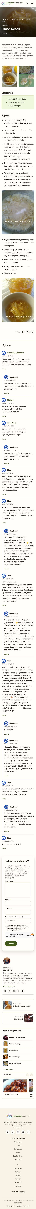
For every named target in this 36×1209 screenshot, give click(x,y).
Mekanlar (18, 1186)
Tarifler (18, 1179)
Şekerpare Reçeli (15, 1044)
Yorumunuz (9, 881)
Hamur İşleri (18, 1142)
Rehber (18, 1172)
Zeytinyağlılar (18, 1156)
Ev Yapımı (18, 1145)
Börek (18, 1152)
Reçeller (21, 19)
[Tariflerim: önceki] (27, 1074)
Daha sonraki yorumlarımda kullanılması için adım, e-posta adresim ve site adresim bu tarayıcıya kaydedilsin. (17, 928)
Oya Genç (7, 970)
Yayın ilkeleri (11, 1206)
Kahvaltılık (18, 1149)
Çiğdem (10, 400)
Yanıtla (4, 369)
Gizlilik (19, 1206)
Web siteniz (14, 917)
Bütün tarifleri (8, 986)
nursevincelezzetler (15, 353)
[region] (18, 1088)
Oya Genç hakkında (18, 1192)
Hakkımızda (18, 1168)
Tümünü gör (7, 1069)
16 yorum (5, 33)
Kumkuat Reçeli (15, 1057)
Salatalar (18, 1159)
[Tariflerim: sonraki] (31, 1074)
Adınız (8, 899)
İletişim (18, 1175)
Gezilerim (18, 1182)
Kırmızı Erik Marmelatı (17, 1037)
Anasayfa (5, 19)
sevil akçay (11, 423)
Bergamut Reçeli (15, 1063)
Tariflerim (13, 19)
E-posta (8, 908)
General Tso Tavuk (11, 1094)
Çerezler (26, 1206)
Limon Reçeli (13, 1050)
